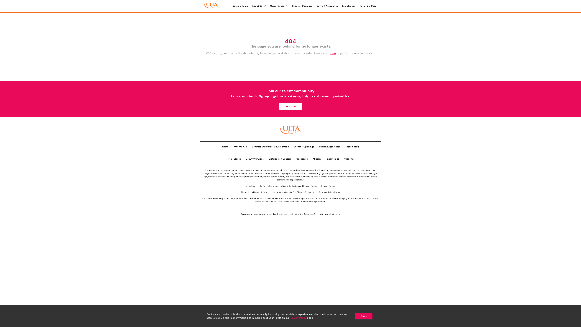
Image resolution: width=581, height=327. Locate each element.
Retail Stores (234, 158)
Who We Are (240, 146)
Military (317, 158)
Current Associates (327, 6)
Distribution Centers (280, 158)
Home (225, 146)
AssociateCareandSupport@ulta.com (307, 201)
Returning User (368, 6)
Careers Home (240, 6)
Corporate (302, 158)
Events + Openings (302, 6)
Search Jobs (349, 6)
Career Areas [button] (277, 6)
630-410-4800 (273, 201)
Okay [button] (364, 316)
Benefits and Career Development (270, 146)
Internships (333, 158)
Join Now (290, 106)
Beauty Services (255, 158)
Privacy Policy (298, 317)
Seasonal (349, 158)
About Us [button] (257, 6)
